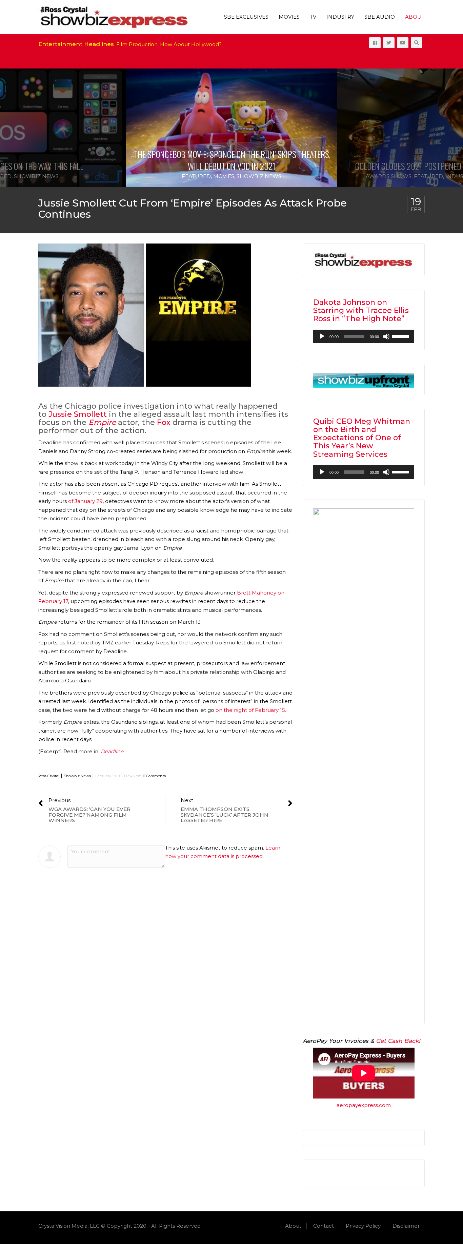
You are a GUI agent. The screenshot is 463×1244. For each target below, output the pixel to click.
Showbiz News (36, 176)
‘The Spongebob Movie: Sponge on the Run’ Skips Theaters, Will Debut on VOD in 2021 (231, 160)
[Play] (322, 336)
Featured (196, 176)
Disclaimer (406, 1226)
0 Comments (154, 776)
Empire (102, 422)
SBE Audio (379, 17)
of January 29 (85, 501)
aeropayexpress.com (364, 1105)
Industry (340, 17)
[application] (363, 336)
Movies (289, 17)
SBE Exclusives (246, 17)
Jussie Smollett (77, 414)
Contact (323, 1226)
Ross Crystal (48, 776)
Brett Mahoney (256, 592)
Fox (163, 422)
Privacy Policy (363, 1226)
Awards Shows (388, 176)
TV (313, 17)
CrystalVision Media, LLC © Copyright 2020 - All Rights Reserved (119, 1226)
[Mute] (386, 336)
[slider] (401, 336)
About (415, 17)
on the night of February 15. (250, 710)
